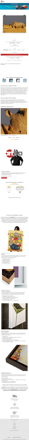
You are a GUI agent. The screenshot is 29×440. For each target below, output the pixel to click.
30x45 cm (10, 49)
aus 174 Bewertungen (14, 184)
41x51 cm (14, 49)
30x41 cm (5, 49)
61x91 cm (23, 49)
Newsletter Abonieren (14, 430)
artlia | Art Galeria (14, 419)
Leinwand (24, 82)
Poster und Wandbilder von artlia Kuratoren (14, 41)
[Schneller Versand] (14, 396)
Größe (14, 48)
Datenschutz (14, 428)
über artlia (4, 177)
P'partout (18, 82)
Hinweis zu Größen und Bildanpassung (14, 60)
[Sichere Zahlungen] (14, 404)
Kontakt (14, 424)
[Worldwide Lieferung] (14, 413)
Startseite (14, 40)
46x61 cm (19, 49)
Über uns (14, 423)
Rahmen (11, 82)
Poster (4, 82)
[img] (14, 183)
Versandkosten (16, 45)
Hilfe (14, 421)
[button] (3, 188)
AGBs (14, 425)
